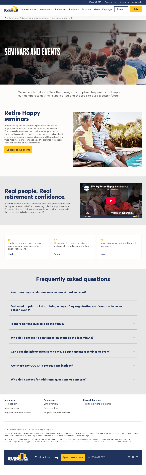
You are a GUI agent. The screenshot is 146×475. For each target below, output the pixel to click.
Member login (11, 408)
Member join (10, 403)
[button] (137, 2)
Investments (46, 9)
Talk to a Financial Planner (97, 403)
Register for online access (17, 412)
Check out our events (18, 149)
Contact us (110, 2)
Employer (107, 9)
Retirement (61, 9)
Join (136, 9)
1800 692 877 (95, 2)
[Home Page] (11, 9)
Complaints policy (45, 429)
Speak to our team (73, 457)
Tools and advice (91, 9)
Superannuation (28, 9)
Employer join (51, 403)
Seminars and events (62, 18)
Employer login (51, 408)
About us (124, 2)
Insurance (74, 9)
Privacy (13, 429)
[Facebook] (133, 457)
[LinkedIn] (129, 457)
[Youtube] (137, 457)
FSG (6, 429)
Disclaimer (21, 429)
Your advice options (39, 18)
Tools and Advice (18, 18)
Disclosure (32, 429)
